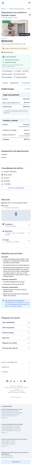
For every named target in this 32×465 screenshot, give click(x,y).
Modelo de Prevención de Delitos (17, 392)
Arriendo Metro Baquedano (8, 444)
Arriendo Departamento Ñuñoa (9, 415)
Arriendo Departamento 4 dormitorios (11, 430)
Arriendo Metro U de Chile (8, 442)
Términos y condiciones (16, 386)
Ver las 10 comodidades (16, 188)
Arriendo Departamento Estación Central (11, 412)
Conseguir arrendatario (7, 457)
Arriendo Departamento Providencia (10, 414)
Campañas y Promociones (17, 390)
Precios (5, 83)
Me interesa (16, 462)
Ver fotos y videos (24, 34)
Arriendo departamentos (16, 8)
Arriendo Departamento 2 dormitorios (11, 427)
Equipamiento (14, 83)
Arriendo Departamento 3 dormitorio (10, 429)
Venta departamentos (7, 455)
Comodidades (26, 83)
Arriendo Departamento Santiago (10, 411)
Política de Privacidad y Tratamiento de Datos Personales (17, 388)
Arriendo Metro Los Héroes (8, 440)
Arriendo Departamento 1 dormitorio (10, 426)
